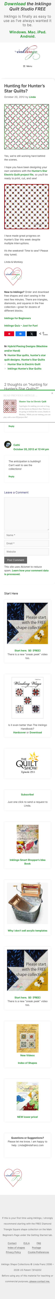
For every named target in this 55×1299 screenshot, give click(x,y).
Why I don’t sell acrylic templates (27, 930)
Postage (36, 1247)
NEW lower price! (27, 1116)
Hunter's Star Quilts (33, 359)
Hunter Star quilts (18, 355)
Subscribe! (27, 794)
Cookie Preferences (38, 1252)
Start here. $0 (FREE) (28, 650)
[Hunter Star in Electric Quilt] (10, 407)
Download (15, 3)
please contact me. (39, 1281)
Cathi (16, 444)
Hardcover (19, 732)
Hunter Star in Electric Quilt (24, 364)
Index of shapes (16, 1247)
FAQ (39, 1243)
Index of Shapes (27, 1062)
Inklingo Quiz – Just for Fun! (21, 325)
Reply (11, 426)
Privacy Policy (13, 1252)
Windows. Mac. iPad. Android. (27, 34)
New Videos (27, 1055)
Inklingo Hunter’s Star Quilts (24, 368)
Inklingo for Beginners (17, 318)
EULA (27, 1243)
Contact (12, 1243)
